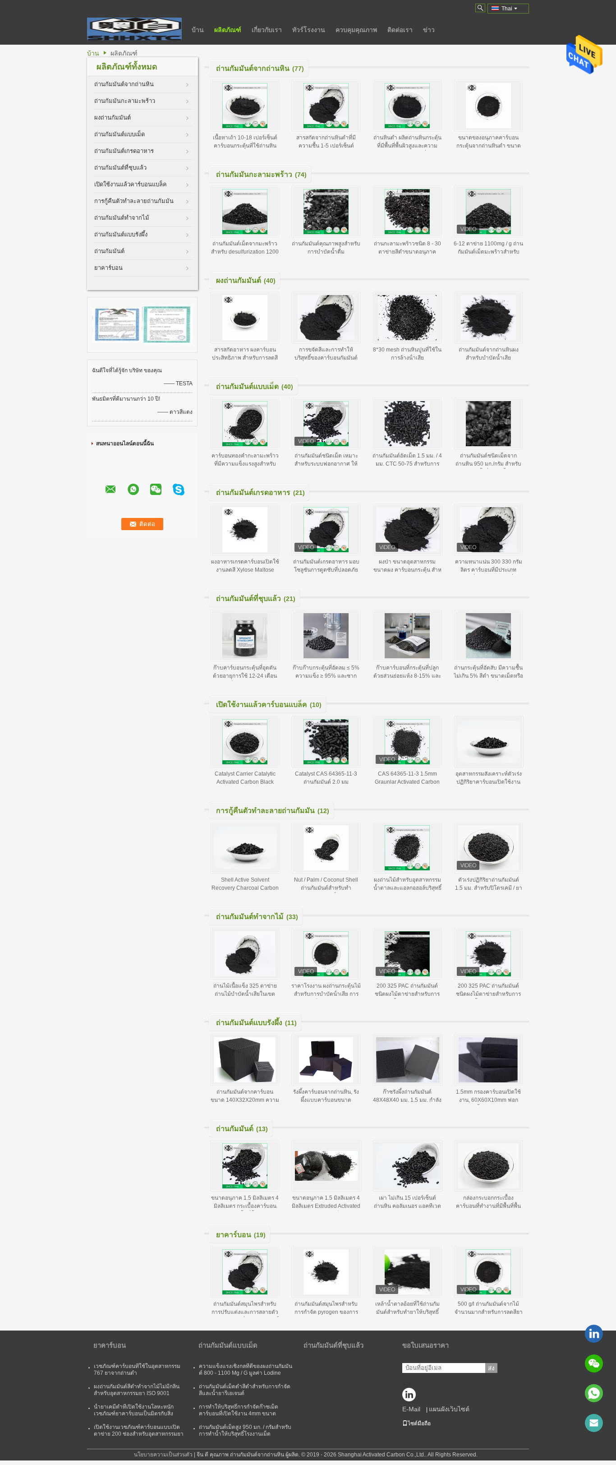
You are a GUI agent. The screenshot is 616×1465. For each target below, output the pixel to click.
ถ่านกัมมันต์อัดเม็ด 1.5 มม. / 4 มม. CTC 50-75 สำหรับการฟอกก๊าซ (407, 464)
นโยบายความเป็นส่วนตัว (163, 1454)
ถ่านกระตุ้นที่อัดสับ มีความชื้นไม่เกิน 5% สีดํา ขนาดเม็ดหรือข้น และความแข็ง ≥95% (488, 676)
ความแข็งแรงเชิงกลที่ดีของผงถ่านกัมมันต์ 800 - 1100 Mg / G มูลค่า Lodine (245, 1369)
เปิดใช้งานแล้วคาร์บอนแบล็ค (130, 184)
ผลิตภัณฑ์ (227, 29)
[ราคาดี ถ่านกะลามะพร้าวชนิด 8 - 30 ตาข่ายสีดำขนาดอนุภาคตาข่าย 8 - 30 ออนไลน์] (407, 211)
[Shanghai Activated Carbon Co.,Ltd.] (134, 29)
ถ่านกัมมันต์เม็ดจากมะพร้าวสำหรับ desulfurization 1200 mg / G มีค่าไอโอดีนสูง (245, 251)
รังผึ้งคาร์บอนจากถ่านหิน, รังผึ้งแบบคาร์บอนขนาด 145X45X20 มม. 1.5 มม (326, 1100)
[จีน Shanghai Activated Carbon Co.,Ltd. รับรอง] (117, 324)
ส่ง (491, 1368)
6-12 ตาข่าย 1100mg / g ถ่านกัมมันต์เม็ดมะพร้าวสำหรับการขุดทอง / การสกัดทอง (488, 251)
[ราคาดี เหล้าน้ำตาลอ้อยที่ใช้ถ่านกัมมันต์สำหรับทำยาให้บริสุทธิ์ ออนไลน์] (407, 1272)
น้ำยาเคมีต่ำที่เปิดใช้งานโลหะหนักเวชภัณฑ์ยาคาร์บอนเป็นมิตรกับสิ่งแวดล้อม (134, 1413)
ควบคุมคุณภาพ (356, 29)
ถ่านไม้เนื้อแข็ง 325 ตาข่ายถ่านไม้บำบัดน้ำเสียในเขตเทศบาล (245, 994)
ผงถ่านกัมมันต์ (112, 117)
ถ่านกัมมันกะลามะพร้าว (124, 100)
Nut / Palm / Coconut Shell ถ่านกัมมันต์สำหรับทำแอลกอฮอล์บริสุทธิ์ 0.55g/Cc (326, 888)
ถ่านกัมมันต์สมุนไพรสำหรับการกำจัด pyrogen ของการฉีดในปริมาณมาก (326, 1312)
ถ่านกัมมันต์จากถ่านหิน (124, 84)
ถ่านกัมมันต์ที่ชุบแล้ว (120, 167)
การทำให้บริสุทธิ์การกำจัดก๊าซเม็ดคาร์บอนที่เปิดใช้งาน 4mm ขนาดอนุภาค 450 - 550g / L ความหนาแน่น (243, 1413)
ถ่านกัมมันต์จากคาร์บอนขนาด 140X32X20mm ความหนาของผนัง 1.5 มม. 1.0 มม (245, 1100)
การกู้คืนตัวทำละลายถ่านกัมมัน (134, 201)
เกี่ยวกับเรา (267, 29)
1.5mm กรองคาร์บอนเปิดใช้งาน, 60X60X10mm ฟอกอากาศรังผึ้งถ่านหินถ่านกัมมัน (488, 1100)
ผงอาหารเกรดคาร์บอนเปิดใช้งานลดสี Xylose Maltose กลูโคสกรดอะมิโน (245, 570)
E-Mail (411, 1409)
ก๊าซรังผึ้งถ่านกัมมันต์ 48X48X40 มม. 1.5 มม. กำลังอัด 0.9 (407, 1100)
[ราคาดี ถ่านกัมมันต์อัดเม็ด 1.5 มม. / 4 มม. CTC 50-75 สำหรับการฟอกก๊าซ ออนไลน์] (407, 423)
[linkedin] (594, 1333)
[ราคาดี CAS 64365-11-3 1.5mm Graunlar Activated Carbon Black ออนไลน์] (407, 741)
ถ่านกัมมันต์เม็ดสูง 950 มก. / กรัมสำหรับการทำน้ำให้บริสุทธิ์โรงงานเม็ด (245, 1430)
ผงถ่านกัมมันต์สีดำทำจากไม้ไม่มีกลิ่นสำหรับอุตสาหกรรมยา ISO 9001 (136, 1389)
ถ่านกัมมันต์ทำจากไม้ (121, 217)
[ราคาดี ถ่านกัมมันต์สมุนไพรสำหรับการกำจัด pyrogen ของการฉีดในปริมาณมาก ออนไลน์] (326, 1272)
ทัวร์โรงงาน (308, 29)
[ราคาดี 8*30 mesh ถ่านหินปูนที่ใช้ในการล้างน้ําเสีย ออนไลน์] (407, 317)
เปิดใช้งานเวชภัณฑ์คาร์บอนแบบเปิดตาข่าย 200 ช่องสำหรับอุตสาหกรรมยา (139, 1430)
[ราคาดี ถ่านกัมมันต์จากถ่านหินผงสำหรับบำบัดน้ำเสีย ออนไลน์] (488, 317)
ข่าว (429, 29)
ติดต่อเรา (400, 29)
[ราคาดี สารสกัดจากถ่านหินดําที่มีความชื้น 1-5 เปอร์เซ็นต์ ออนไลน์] (326, 105)
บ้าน (198, 29)
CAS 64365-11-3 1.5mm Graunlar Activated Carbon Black (407, 782)
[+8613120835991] (594, 1393)
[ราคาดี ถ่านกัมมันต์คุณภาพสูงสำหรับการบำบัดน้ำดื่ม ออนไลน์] (326, 211)
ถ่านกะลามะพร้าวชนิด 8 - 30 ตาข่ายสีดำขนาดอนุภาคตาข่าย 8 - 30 (407, 251)
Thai (506, 8)
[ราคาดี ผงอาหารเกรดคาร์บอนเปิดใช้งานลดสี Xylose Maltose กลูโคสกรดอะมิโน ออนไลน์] (245, 529)
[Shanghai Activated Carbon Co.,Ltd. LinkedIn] (411, 1397)
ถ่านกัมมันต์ (109, 251)
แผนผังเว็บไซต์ (449, 1409)
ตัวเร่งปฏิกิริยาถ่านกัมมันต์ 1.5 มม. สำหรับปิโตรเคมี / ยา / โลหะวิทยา (488, 888)
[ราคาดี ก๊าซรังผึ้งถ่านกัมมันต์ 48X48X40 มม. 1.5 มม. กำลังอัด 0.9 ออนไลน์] (407, 1060)
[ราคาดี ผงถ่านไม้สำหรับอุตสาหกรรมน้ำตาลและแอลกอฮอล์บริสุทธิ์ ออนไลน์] (407, 848)
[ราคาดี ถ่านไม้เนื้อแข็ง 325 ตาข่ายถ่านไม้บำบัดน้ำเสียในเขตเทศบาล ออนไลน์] (245, 954)
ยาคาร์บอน (108, 267)
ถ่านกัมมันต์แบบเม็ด (119, 134)
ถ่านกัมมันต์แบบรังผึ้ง (120, 234)
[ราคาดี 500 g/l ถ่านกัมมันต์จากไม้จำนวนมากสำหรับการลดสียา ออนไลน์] (488, 1272)
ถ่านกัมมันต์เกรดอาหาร (124, 151)
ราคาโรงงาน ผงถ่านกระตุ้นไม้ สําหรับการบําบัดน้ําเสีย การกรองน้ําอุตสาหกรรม (326, 994)
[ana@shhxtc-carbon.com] (594, 1423)
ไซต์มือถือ (419, 1423)
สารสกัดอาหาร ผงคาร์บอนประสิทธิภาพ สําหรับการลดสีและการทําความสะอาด (245, 358)
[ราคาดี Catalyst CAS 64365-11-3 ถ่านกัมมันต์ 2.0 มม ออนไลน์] (326, 741)
